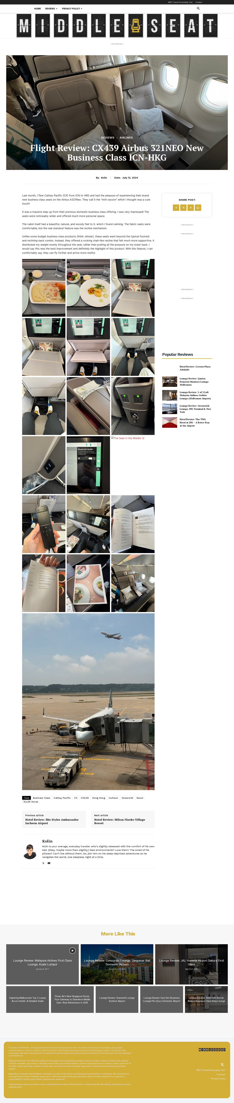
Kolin (104, 177)
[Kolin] (29, 851)
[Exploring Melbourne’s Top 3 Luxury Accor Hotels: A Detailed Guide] (27, 999)
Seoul (140, 798)
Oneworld (127, 798)
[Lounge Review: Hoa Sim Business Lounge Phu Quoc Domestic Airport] (161, 999)
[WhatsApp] (198, 207)
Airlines (126, 137)
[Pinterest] (191, 207)
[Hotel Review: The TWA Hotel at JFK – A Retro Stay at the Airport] (169, 422)
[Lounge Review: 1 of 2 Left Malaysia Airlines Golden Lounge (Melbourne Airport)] (169, 395)
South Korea (31, 801)
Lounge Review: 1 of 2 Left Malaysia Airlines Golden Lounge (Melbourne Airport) (195, 395)
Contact (198, 2)
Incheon (113, 798)
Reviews (50, 8)
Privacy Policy (71, 8)
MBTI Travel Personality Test (180, 2)
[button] (198, 8)
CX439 (85, 798)
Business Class (41, 798)
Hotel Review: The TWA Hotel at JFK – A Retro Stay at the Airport (194, 422)
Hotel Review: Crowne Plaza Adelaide (195, 368)
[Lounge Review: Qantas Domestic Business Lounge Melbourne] (169, 381)
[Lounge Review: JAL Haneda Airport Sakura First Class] (191, 964)
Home (37, 8)
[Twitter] (222, 1065)
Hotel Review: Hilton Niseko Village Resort (119, 821)
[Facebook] (176, 207)
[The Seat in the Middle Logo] (212, 1049)
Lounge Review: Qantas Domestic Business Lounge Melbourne (194, 381)
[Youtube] (49, 862)
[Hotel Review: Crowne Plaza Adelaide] (169, 368)
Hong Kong (98, 798)
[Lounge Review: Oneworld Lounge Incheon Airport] (117, 999)
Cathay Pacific (62, 798)
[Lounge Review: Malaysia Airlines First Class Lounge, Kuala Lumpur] (42, 964)
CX (75, 798)
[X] (43, 862)
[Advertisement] (187, 255)
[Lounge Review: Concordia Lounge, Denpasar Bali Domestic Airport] (117, 964)
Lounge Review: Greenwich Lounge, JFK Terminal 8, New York (195, 408)
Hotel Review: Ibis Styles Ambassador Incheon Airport (51, 821)
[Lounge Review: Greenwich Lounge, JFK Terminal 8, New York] (169, 409)
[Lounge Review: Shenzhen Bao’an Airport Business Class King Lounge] (206, 999)
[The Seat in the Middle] (117, 26)
